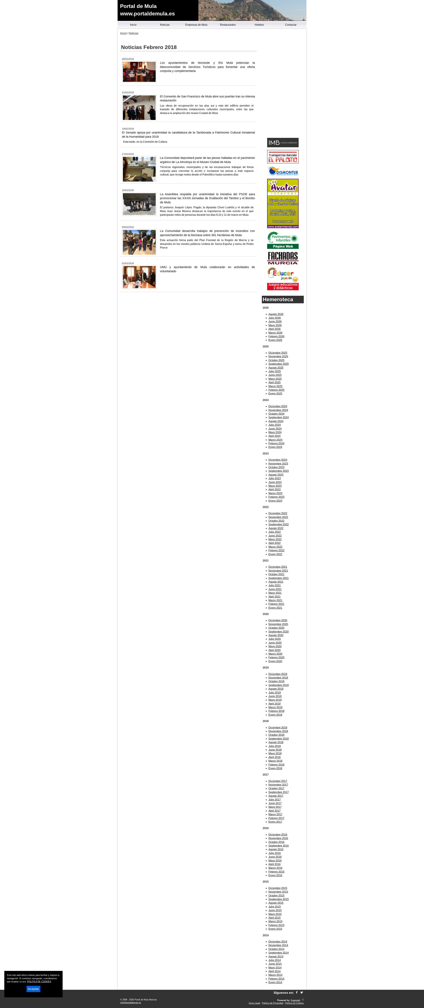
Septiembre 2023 (278, 471)
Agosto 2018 (275, 742)
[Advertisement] (283, 84)
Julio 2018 (274, 746)
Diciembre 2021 (277, 566)
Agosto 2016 (275, 849)
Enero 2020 (275, 661)
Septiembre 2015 (278, 899)
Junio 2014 (275, 963)
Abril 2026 (274, 329)
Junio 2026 (275, 321)
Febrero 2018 (276, 764)
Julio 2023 (274, 478)
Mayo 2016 (275, 860)
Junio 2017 (275, 803)
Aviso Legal (254, 1003)
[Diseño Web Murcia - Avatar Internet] (302, 1000)
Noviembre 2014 (278, 945)
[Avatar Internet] (283, 227)
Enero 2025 (275, 393)
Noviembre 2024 (278, 410)
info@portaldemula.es (130, 1002)
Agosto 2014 (275, 956)
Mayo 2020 (275, 646)
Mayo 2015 (275, 914)
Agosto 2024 (275, 421)
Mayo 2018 (275, 753)
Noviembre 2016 (278, 838)
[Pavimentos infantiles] (283, 248)
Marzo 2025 (275, 386)
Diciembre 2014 (277, 941)
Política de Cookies (294, 1003)
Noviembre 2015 (278, 891)
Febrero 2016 (276, 871)
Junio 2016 (275, 856)
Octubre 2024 (276, 413)
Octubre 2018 (276, 734)
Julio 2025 (274, 371)
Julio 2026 (274, 317)
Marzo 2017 (275, 814)
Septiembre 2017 (278, 792)
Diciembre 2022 (277, 513)
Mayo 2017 (275, 807)
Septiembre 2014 (278, 952)
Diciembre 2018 (277, 727)
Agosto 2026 (275, 314)
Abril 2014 (274, 971)
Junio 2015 (275, 910)
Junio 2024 (275, 428)
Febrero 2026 (276, 336)
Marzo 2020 (275, 653)
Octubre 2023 (276, 467)
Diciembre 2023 (277, 459)
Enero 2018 (275, 768)
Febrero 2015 (276, 925)
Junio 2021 (275, 589)
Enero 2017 (275, 821)
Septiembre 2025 (278, 364)
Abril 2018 (274, 757)
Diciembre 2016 (277, 834)
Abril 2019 (274, 703)
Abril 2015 (274, 917)
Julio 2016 (274, 853)
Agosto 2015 (275, 902)
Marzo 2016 (275, 868)
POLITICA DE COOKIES (39, 981)
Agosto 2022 (275, 528)
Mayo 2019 (275, 700)
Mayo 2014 (275, 967)
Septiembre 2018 (278, 738)
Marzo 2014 (275, 975)
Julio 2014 (274, 960)
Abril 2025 (274, 382)
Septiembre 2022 (278, 524)
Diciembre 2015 (277, 888)
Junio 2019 (275, 696)
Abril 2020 (274, 650)
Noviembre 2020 (278, 624)
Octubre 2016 (276, 842)
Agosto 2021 (275, 581)
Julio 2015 (274, 906)
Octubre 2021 (276, 574)
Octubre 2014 (276, 949)
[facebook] (297, 992)
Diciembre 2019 (277, 674)
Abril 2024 (274, 436)
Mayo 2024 (275, 432)
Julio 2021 (274, 585)
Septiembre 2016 (278, 845)
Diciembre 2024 (277, 406)
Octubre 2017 (276, 788)
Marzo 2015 (275, 921)
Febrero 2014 (276, 978)
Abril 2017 (274, 810)
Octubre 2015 (276, 895)
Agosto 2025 (275, 367)
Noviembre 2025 (278, 356)
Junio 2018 (275, 749)
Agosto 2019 (275, 688)
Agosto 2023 (275, 474)
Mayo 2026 (275, 325)
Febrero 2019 (276, 711)
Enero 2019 (275, 714)
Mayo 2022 (275, 539)
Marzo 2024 (275, 439)
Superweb (295, 1000)
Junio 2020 (275, 642)
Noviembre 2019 (278, 677)
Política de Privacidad (272, 1003)
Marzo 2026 (275, 332)
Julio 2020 (274, 639)
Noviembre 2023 (278, 463)
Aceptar (33, 989)
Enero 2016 (275, 875)
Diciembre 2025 (277, 352)
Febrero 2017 (276, 818)
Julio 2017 (274, 799)
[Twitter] (302, 992)
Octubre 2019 (276, 681)
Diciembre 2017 (277, 781)
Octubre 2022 (276, 520)
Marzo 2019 (275, 707)
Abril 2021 (274, 596)
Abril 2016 (274, 864)
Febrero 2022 (276, 550)
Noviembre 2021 (278, 570)
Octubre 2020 (276, 627)
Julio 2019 (274, 692)
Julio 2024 (274, 424)
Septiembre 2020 (278, 631)
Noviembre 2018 (278, 731)
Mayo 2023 (275, 485)
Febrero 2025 (276, 390)
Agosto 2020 (275, 635)
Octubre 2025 (276, 360)
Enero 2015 (275, 928)
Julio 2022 (274, 532)
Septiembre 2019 (278, 685)
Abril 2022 (274, 543)
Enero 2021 (275, 607)
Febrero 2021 (276, 604)
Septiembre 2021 (278, 578)
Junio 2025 (275, 375)
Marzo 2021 (275, 600)
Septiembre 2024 (278, 417)
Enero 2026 (275, 340)
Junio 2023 (275, 482)
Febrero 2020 (276, 657)
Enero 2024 (275, 447)
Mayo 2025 (275, 378)
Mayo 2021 (275, 592)
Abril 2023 (274, 489)
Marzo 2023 (275, 493)
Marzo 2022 (275, 546)
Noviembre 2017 (278, 784)
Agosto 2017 (275, 795)
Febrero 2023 (276, 497)
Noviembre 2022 (278, 517)
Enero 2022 (275, 554)
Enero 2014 (275, 982)
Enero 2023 (275, 500)
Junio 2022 (275, 535)
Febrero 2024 (276, 443)
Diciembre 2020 (277, 620)
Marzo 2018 (275, 760)
